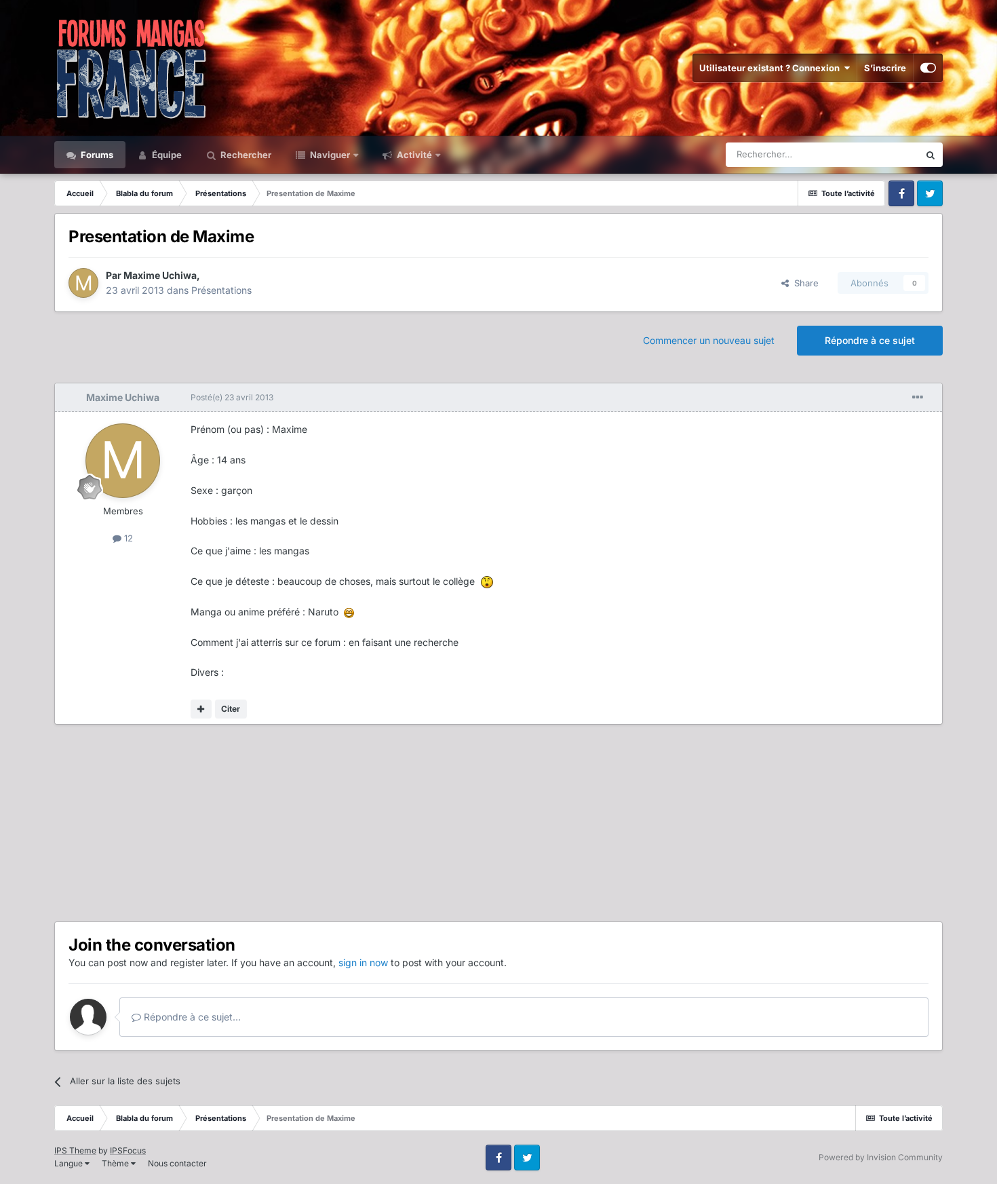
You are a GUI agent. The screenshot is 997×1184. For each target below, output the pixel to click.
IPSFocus (128, 1150)
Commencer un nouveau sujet (709, 340)
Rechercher (244, 154)
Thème (116, 1163)
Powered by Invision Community (881, 1157)
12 (127, 538)
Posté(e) (232, 397)
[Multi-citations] (201, 709)
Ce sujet (884, 154)
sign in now (363, 962)
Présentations (221, 290)
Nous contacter (177, 1163)
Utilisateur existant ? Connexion (771, 67)
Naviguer (329, 154)
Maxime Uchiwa (160, 275)
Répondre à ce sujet (870, 340)
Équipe (166, 154)
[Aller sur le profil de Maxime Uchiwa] (83, 283)
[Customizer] (928, 68)
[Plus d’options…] (917, 397)
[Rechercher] (930, 154)
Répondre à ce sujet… (191, 1017)
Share (804, 283)
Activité (413, 154)
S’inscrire (885, 67)
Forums (96, 154)
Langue (69, 1163)
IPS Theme (75, 1150)
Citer (230, 709)
